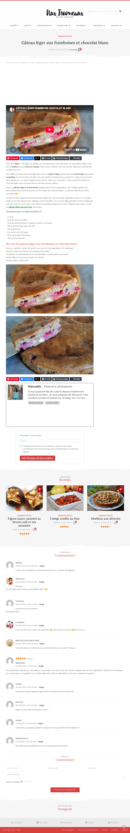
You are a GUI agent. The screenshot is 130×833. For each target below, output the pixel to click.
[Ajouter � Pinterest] (40, 489)
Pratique (98, 25)
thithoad (19, 601)
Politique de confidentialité (88, 830)
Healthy (115, 25)
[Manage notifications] (124, 827)
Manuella (74, 50)
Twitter (90, 822)
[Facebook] (34, 415)
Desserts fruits (65, 36)
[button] (120, 11)
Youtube (43, 822)
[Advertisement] (65, 86)
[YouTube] (86, 415)
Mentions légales (68, 830)
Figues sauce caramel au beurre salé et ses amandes (24, 522)
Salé (26, 25)
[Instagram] (60, 415)
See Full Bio (78, 398)
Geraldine (20, 663)
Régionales (43, 25)
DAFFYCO (19, 702)
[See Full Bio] (86, 398)
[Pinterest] (73, 415)
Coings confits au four (65, 518)
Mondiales (62, 25)
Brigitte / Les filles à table (27, 640)
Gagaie (18, 720)
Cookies (105, 830)
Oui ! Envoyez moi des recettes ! (37, 458)
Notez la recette (13, 782)
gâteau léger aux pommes (20, 207)
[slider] (24, 534)
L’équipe (125, 830)
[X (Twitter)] (47, 415)
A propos (114, 830)
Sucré (13, 25)
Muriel (18, 684)
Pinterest (114, 822)
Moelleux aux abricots (105, 518)
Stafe (18, 830)
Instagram (18, 822)
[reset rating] (22, 782)
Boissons (81, 25)
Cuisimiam (19, 622)
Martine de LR (21, 738)
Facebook (67, 822)
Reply (42, 566)
